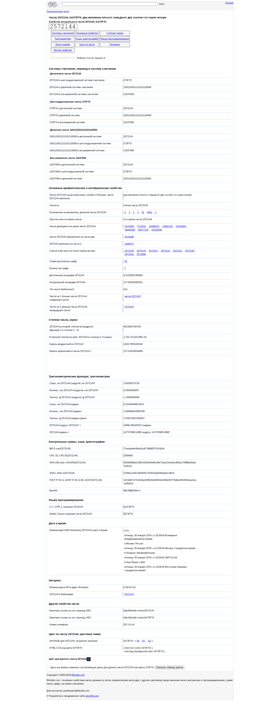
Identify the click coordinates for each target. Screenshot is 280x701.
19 (142, 212)
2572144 (129, 594)
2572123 (165, 251)
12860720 (167, 226)
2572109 (189, 251)
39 (137, 641)
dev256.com (92, 696)
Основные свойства (87, 33)
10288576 (154, 226)
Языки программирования (114, 39)
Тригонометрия (63, 39)
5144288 (129, 226)
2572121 (177, 251)
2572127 (153, 251)
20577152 (143, 230)
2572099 (141, 254)
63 (143, 641)
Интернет (115, 44)
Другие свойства (63, 50)
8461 (149, 212)
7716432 (141, 226)
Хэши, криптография (87, 39)
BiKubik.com (78, 675)
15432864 (181, 226)
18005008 (130, 230)
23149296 (156, 230)
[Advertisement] (156, 42)
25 (126, 261)
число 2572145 (133, 296)
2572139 (129, 251)
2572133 (141, 251)
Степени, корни (114, 33)
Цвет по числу (87, 44)
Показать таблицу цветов (169, 667)
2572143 (129, 307)
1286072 (129, 244)
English (229, 3)
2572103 (129, 254)
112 (149, 641)
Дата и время (62, 44)
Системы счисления (63, 33)
